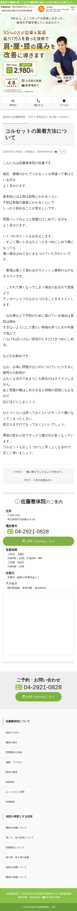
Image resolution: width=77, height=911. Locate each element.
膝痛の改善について (16, 877)
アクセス (64, 102)
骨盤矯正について (15, 847)
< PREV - (38, 471)
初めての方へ (13, 732)
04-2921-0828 (28, 531)
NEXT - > (38, 480)
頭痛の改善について (16, 867)
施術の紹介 (11, 742)
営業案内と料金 (14, 752)
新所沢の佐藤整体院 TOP (42, 907)
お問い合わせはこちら (38, 541)
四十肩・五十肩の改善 (17, 857)
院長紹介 (10, 782)
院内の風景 (11, 772)
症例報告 (10, 801)
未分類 (62, 152)
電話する (38, 102)
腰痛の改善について (16, 827)
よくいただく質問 (15, 792)
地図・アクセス (14, 762)
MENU (12, 102)
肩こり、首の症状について (20, 837)
